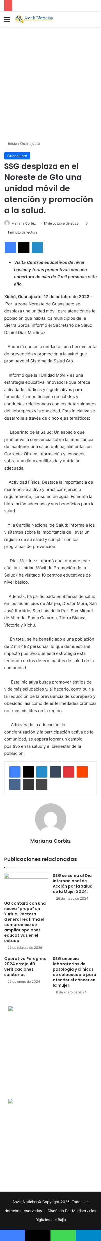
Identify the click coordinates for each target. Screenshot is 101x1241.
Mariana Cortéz (24, 223)
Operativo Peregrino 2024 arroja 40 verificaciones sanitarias (25, 966)
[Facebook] (10, 247)
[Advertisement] (50, 82)
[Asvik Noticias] (36, 19)
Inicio (12, 143)
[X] (23, 247)
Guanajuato (30, 143)
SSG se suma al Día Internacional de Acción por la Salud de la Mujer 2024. (73, 883)
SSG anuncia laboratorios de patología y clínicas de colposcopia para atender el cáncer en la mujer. (74, 972)
